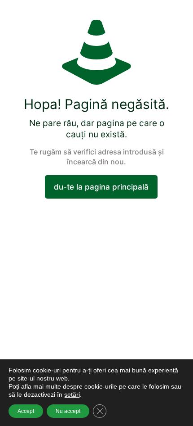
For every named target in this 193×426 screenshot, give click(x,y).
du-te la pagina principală (101, 186)
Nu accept (68, 411)
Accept (26, 411)
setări (72, 394)
